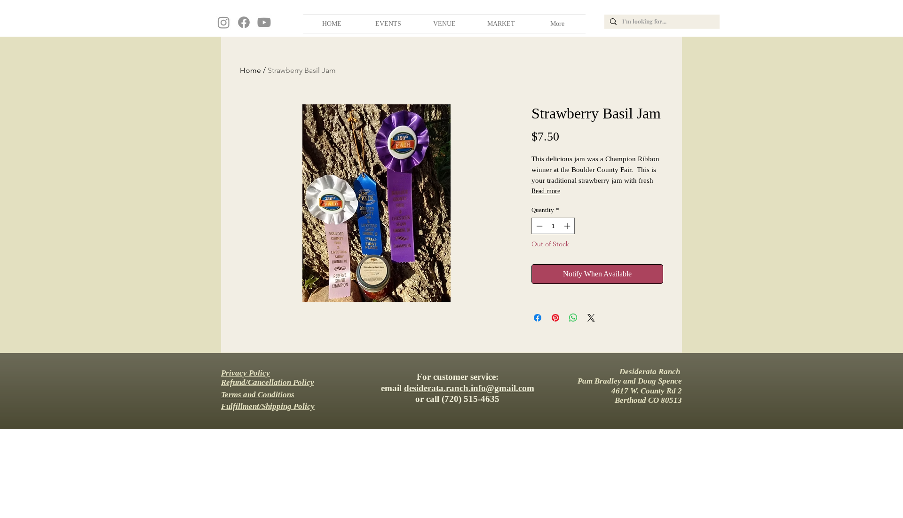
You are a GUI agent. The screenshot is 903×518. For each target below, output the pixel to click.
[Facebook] (244, 22)
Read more (545, 191)
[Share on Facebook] (537, 317)
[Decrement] (538, 226)
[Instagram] (223, 22)
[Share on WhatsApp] (573, 317)
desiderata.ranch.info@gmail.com (469, 388)
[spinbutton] (553, 226)
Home (250, 70)
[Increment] (568, 226)
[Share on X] (591, 317)
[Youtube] (264, 22)
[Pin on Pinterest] (555, 317)
